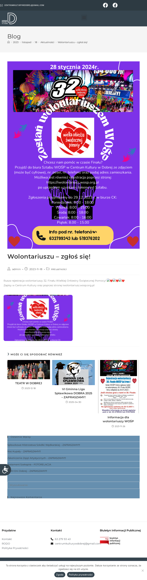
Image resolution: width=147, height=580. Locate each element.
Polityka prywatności (81, 574)
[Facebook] (105, 5)
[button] (84, 17)
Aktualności (59, 269)
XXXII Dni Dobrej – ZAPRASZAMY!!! (27, 470)
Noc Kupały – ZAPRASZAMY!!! (24, 451)
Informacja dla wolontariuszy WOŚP (118, 419)
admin (16, 269)
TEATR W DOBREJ (28, 383)
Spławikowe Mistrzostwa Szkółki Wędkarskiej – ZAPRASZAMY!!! (43, 444)
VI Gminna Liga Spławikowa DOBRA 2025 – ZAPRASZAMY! (73, 393)
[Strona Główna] (8, 42)
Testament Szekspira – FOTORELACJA (29, 464)
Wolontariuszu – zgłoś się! (72, 42)
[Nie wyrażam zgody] (142, 570)
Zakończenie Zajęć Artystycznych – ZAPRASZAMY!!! (36, 458)
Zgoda (59, 574)
